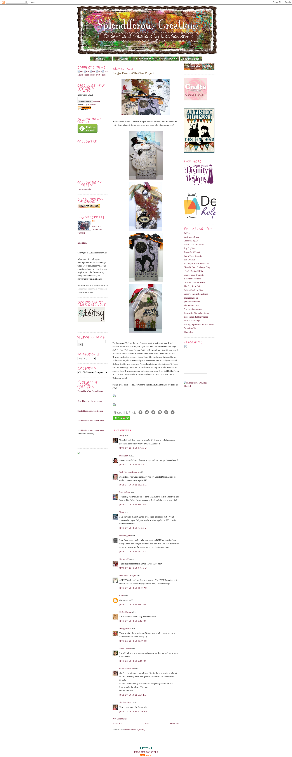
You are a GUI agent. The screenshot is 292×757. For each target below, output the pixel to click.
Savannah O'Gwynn (128, 575)
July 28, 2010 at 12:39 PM (133, 641)
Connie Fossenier (126, 668)
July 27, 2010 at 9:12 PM (132, 621)
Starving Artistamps (193, 309)
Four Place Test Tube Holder (90, 401)
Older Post (174, 723)
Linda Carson (125, 648)
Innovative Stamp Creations (196, 313)
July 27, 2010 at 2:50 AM (133, 448)
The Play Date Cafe (192, 286)
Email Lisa (82, 243)
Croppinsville (190, 328)
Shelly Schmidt (126, 702)
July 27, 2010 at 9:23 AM (132, 551)
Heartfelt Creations (192, 278)
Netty (122, 435)
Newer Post (117, 723)
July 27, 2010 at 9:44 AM (133, 568)
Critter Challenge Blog (193, 290)
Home (146, 723)
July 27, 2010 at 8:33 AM (132, 504)
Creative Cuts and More (194, 282)
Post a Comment (120, 718)
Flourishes (188, 332)
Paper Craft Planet (192, 252)
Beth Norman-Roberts (129, 472)
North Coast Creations (193, 244)
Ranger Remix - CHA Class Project (133, 73)
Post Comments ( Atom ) (134, 729)
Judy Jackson (125, 492)
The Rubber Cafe (191, 305)
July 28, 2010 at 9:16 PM (132, 661)
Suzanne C (124, 455)
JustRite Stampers (192, 301)
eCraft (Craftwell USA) (193, 271)
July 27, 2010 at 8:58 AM (133, 528)
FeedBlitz (92, 104)
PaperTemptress (191, 298)
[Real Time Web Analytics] (146, 756)
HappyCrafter (125, 628)
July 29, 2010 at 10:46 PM (133, 711)
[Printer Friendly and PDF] (122, 420)
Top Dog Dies (189, 248)
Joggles (187, 233)
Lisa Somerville (84, 189)
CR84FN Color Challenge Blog (197, 267)
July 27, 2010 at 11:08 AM (133, 588)
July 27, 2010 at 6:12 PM (132, 604)
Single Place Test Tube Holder (90, 411)
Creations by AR (191, 240)
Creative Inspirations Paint (196, 294)
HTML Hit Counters (146, 752)
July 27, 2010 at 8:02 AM (133, 484)
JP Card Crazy (125, 612)
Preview (96, 101)
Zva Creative (189, 259)
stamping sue (125, 535)
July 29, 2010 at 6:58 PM (132, 695)
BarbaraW (124, 559)
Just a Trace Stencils (193, 256)
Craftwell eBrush (191, 237)
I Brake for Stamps (192, 320)
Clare (121, 595)
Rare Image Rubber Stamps (196, 317)
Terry (122, 512)
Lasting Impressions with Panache (199, 324)
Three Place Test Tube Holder (90, 391)
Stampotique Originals (193, 275)
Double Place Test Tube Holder (91, 420)
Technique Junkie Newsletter (196, 263)
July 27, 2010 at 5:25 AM (133, 464)
